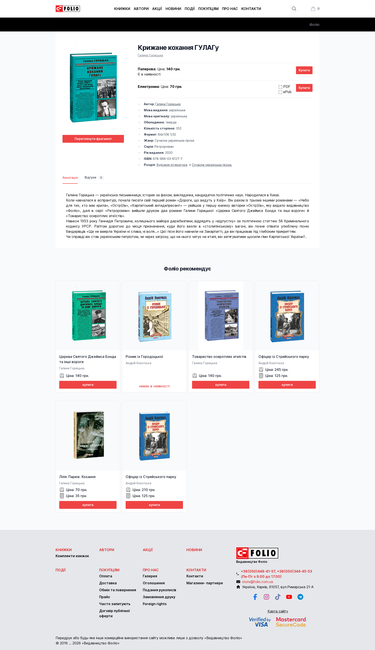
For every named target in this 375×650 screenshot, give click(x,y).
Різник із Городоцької (144, 356)
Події (190, 9)
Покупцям (208, 9)
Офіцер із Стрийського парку (283, 356)
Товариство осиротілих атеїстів (219, 356)
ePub (287, 92)
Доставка (108, 583)
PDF (286, 86)
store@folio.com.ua (257, 582)
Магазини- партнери (204, 583)
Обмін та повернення (117, 590)
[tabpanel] (187, 211)
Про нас (230, 9)
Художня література (171, 165)
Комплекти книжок (72, 556)
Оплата (105, 576)
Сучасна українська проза (211, 165)
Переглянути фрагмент (93, 139)
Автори (141, 9)
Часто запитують (114, 604)
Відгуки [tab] (93, 177)
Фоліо (314, 24)
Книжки (122, 9)
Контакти (251, 9)
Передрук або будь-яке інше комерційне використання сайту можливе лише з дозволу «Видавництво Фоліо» (149, 638)
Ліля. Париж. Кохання (77, 477)
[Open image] (93, 87)
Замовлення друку (159, 597)
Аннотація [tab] (70, 177)
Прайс (104, 597)
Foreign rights (155, 604)
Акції (157, 9)
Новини (173, 9)
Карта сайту (278, 611)
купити (88, 384)
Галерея (150, 576)
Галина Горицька (150, 55)
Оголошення (154, 583)
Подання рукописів (159, 590)
